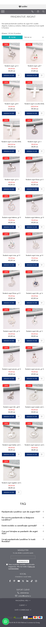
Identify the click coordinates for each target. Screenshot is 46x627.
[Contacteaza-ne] (32, 11)
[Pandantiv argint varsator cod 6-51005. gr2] (34, 394)
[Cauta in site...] (43, 11)
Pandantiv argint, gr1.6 (11, 180)
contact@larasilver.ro (24, 596)
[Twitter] (23, 581)
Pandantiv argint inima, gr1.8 (11, 255)
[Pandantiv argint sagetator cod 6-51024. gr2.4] (11, 470)
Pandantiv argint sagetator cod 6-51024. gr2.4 (11, 483)
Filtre (13, 37)
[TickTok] (32, 581)
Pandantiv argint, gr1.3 (34, 142)
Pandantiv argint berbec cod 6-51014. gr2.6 (11, 445)
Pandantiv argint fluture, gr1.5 (34, 180)
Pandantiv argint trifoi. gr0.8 (11, 407)
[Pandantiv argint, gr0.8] (11, 91)
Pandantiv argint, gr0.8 (11, 104)
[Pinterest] (14, 581)
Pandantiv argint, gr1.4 (11, 66)
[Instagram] (36, 581)
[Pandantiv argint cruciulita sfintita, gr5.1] (34, 91)
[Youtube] (19, 581)
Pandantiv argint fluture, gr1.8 (11, 293)
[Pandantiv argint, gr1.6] (11, 166)
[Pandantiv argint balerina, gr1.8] (11, 204)
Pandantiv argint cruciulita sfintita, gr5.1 (34, 104)
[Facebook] (10, 581)
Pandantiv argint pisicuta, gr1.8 (11, 369)
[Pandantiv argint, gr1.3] (34, 129)
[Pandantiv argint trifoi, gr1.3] (34, 318)
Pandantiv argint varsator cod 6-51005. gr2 (34, 407)
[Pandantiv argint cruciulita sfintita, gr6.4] (11, 129)
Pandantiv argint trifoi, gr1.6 (34, 293)
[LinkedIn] (27, 581)
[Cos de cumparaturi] (38, 11)
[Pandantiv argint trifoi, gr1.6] (34, 280)
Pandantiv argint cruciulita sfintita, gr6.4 (11, 142)
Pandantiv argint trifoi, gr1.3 (34, 331)
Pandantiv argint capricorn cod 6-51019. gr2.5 (34, 445)
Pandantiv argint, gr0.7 (34, 66)
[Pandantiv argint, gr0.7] (34, 53)
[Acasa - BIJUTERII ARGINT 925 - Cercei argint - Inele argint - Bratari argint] (23, 7)
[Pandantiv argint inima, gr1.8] (11, 242)
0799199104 (24, 593)
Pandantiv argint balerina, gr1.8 (11, 217)
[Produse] (3, 12)
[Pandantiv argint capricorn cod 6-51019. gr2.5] (34, 432)
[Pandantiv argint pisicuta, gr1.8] (11, 356)
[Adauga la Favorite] (18, 75)
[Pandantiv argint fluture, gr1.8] (11, 280)
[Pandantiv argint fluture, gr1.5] (34, 166)
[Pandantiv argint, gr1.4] (11, 53)
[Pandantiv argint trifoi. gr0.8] (11, 394)
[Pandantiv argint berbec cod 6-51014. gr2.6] (11, 432)
